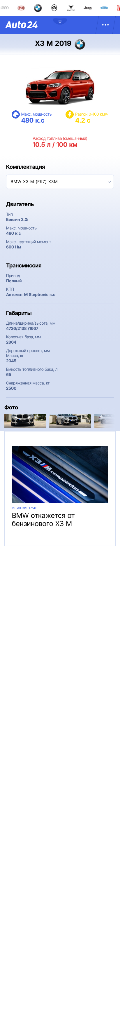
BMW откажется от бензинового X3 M (43, 519)
